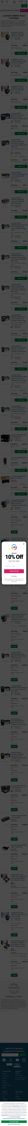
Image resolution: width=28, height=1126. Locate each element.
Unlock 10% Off (14, 571)
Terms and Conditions (15, 1117)
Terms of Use (13, 581)
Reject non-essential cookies (14, 1124)
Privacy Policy (16, 1106)
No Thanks (14, 576)
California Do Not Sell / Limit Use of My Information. (14, 1118)
